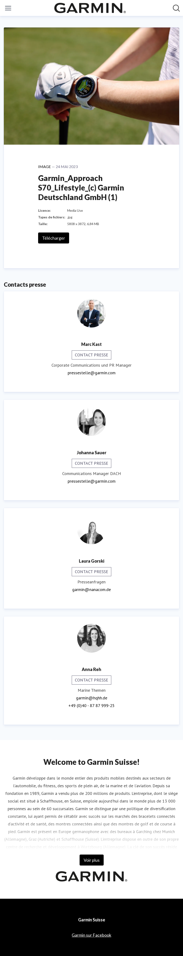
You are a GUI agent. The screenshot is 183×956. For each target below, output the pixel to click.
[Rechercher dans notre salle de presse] (176, 8)
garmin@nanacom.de (91, 589)
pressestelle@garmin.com (92, 372)
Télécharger (53, 238)
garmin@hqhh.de (91, 698)
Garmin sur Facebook (91, 935)
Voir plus (92, 860)
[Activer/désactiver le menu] (8, 8)
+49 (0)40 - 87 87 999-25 (91, 705)
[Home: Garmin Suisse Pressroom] (90, 8)
